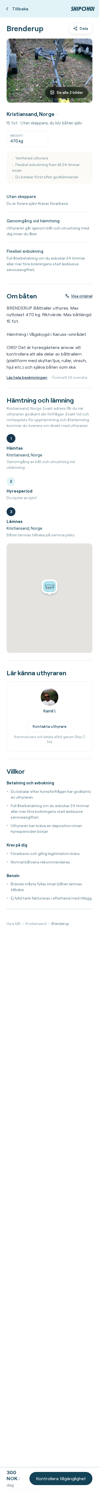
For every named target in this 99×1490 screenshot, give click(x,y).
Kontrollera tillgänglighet (61, 1478)
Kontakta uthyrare (50, 726)
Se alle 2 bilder (70, 92)
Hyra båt (14, 923)
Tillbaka (20, 8)
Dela (84, 28)
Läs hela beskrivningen (27, 377)
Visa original (81, 295)
